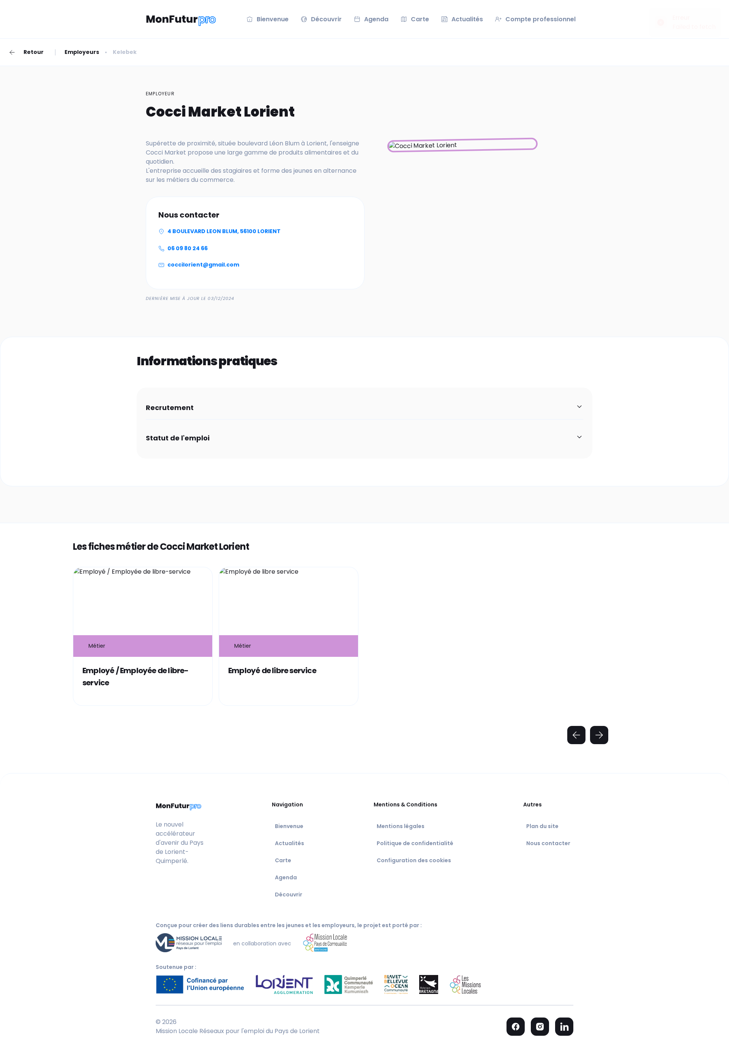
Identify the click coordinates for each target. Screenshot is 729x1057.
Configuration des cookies (414, 860)
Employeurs (82, 52)
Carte (283, 860)
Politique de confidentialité (415, 843)
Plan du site (542, 826)
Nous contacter (548, 843)
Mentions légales (400, 826)
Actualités (289, 843)
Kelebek (125, 52)
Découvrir (288, 894)
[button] (364, 408)
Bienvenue (289, 826)
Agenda (286, 877)
